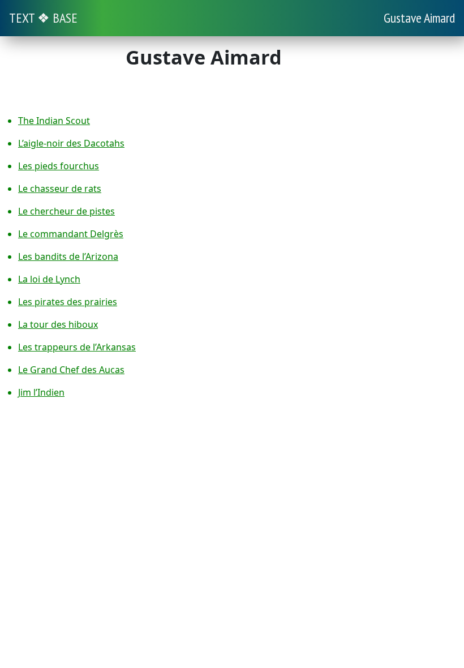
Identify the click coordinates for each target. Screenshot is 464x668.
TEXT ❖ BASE (43, 18)
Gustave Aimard (419, 18)
